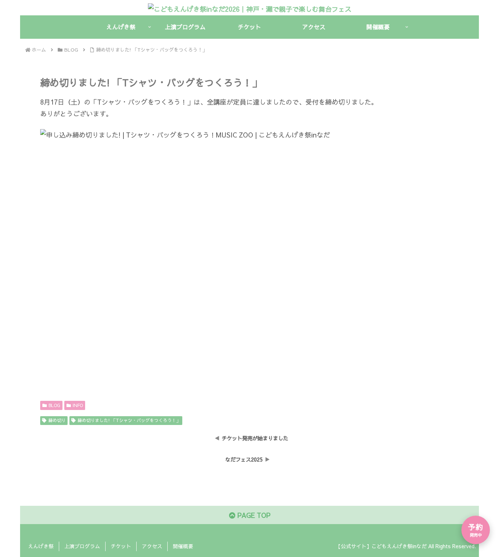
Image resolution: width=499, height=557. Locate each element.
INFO (78, 405)
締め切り (57, 420)
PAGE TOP (253, 515)
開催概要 (183, 546)
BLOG (54, 405)
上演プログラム (82, 546)
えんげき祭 (41, 546)
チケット (121, 546)
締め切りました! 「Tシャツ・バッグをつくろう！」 (128, 420)
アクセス (152, 546)
